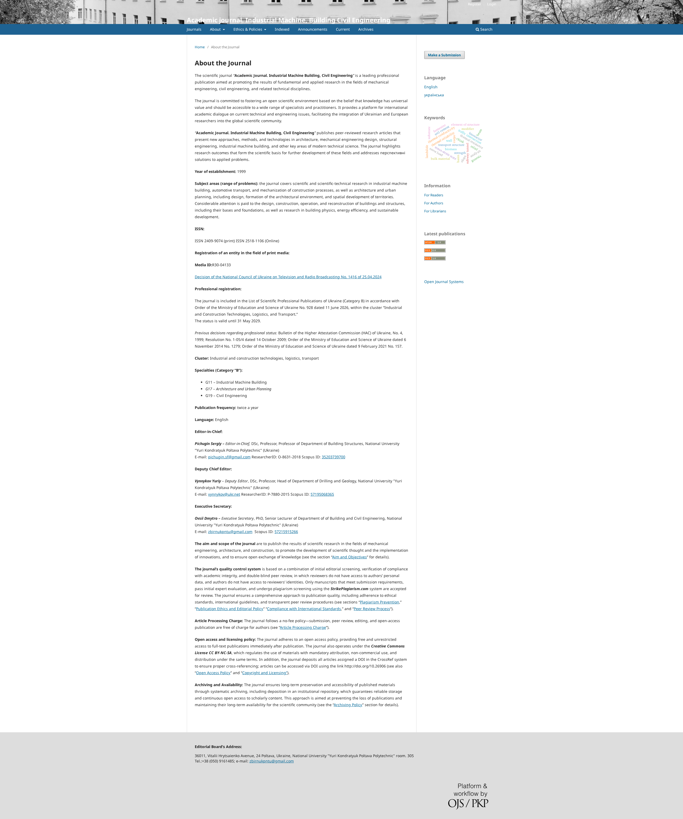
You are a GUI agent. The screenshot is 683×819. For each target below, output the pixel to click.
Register (474, 4)
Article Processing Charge (303, 627)
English (431, 86)
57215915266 (286, 531)
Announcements (312, 29)
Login (491, 4)
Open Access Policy (213, 672)
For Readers (433, 195)
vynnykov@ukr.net (224, 494)
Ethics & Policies (248, 29)
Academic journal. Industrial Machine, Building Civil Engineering (288, 19)
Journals (194, 29)
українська (434, 94)
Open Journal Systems (444, 281)
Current (343, 29)
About (216, 29)
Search (486, 29)
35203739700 (333, 456)
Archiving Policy (348, 704)
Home (200, 47)
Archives (366, 29)
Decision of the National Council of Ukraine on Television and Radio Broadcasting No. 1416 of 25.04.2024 (288, 276)
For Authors (433, 203)
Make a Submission (444, 55)
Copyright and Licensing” (264, 672)
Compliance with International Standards (304, 608)
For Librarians (435, 211)
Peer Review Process (372, 608)
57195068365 (322, 494)
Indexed (282, 29)
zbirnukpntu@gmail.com (230, 531)
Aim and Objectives (349, 556)
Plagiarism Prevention (379, 602)
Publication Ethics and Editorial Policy (229, 608)
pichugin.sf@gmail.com (229, 456)
